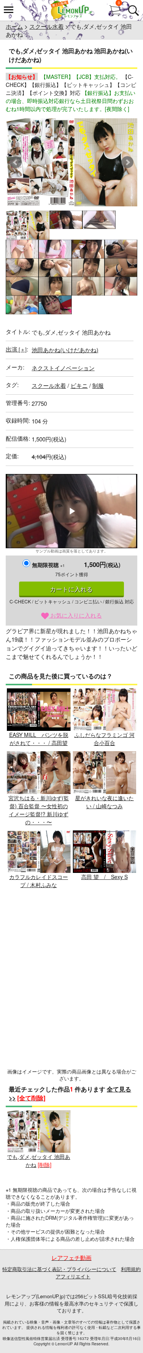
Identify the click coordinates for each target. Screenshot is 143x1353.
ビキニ (79, 385)
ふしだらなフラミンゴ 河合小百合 (104, 739)
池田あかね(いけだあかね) (65, 350)
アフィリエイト (73, 1276)
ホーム (14, 26)
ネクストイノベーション (63, 368)
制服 (98, 385)
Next (127, 162)
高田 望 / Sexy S (104, 877)
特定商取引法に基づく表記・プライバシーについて (59, 1269)
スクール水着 (46, 26)
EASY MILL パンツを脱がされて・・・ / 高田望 (38, 739)
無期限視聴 (48, 565)
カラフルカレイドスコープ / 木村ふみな (38, 881)
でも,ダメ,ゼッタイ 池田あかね (38, 1160)
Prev (16, 162)
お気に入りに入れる (75, 615)
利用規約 (131, 1269)
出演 (16, 349)
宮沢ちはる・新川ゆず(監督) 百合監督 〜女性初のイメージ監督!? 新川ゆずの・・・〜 (38, 810)
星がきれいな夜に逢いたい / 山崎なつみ (104, 802)
